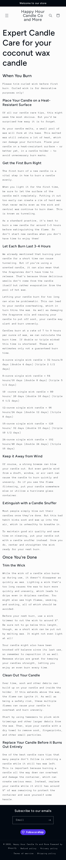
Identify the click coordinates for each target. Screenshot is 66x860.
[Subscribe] (49, 820)
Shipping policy (46, 853)
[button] (6, 15)
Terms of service (24, 853)
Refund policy (29, 848)
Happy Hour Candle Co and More (31, 844)
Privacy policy (49, 848)
